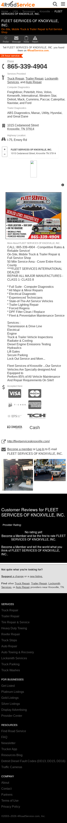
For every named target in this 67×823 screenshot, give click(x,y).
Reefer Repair (10, 634)
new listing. (36, 576)
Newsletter (8, 743)
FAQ (4, 737)
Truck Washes (10, 670)
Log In (40, 449)
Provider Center (11, 715)
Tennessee (28, 11)
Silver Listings (10, 703)
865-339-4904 (27, 66)
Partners (6, 794)
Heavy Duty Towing (14, 628)
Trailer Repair (34, 78)
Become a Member (13, 536)
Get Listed (8, 685)
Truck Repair (15, 78)
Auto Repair (34, 82)
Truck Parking (10, 664)
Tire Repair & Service (15, 622)
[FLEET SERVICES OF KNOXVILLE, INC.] (33, 169)
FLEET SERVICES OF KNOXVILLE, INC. (33, 512)
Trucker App (9, 749)
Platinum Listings (12, 691)
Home (4, 11)
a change (12, 576)
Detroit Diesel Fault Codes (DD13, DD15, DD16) (33, 761)
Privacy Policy (10, 806)
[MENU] (63, 4)
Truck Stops (9, 640)
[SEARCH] (55, 4)
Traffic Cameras (11, 767)
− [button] (4, 154)
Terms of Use (10, 800)
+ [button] (4, 149)
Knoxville (45, 11)
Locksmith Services (14, 658)
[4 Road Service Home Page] (18, 4)
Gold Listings (10, 697)
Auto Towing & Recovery (17, 652)
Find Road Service (13, 731)
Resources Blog (12, 755)
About (5, 782)
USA (15, 11)
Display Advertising (14, 709)
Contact (6, 788)
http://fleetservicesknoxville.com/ (28, 441)
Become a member (19, 449)
